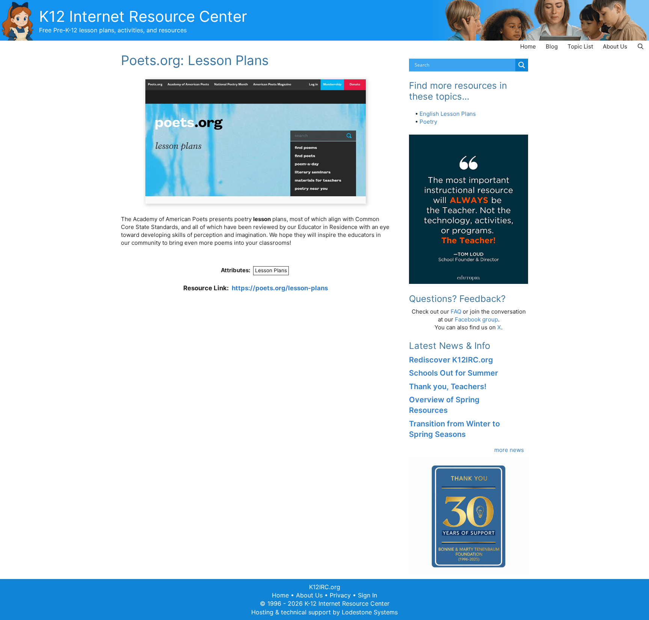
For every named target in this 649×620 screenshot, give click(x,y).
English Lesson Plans (448, 113)
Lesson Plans (271, 270)
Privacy (340, 595)
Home (528, 46)
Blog (552, 46)
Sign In (367, 595)
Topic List (580, 46)
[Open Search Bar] (640, 46)
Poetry (428, 121)
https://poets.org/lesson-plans (280, 288)
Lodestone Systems (370, 612)
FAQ (456, 311)
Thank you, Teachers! (447, 386)
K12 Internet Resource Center (143, 16)
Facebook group (476, 319)
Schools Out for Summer (453, 372)
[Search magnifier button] (521, 65)
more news (509, 449)
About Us (615, 46)
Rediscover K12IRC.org (451, 359)
